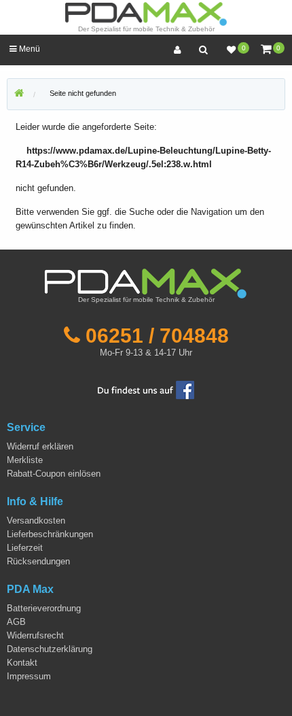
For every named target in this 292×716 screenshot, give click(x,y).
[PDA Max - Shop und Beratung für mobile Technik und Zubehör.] (19, 94)
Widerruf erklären (40, 446)
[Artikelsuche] (203, 50)
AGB (16, 622)
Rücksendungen (38, 561)
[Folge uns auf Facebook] (146, 389)
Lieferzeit (25, 548)
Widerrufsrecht (35, 635)
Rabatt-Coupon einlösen (54, 473)
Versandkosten (36, 520)
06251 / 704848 (157, 335)
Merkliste (25, 460)
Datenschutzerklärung (49, 649)
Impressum (29, 676)
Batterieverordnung (44, 608)
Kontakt (22, 663)
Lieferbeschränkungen (50, 534)
